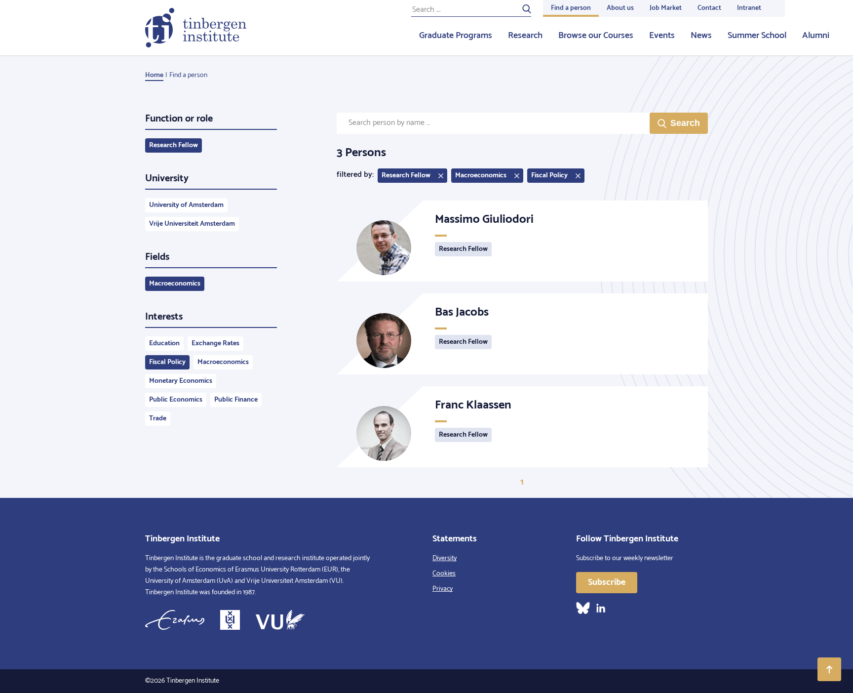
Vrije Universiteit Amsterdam (192, 224)
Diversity (444, 558)
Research (525, 35)
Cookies (444, 573)
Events (662, 35)
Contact (709, 8)
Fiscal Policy (167, 362)
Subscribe (606, 582)
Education (164, 343)
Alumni (815, 35)
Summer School (757, 35)
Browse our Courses (595, 35)
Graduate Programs (455, 35)
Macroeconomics (174, 283)
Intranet (749, 8)
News (701, 35)
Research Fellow (173, 145)
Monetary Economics (180, 381)
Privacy (442, 589)
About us (620, 8)
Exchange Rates (215, 343)
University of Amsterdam (186, 205)
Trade (157, 418)
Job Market (666, 8)
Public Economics (175, 400)
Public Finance (236, 400)
